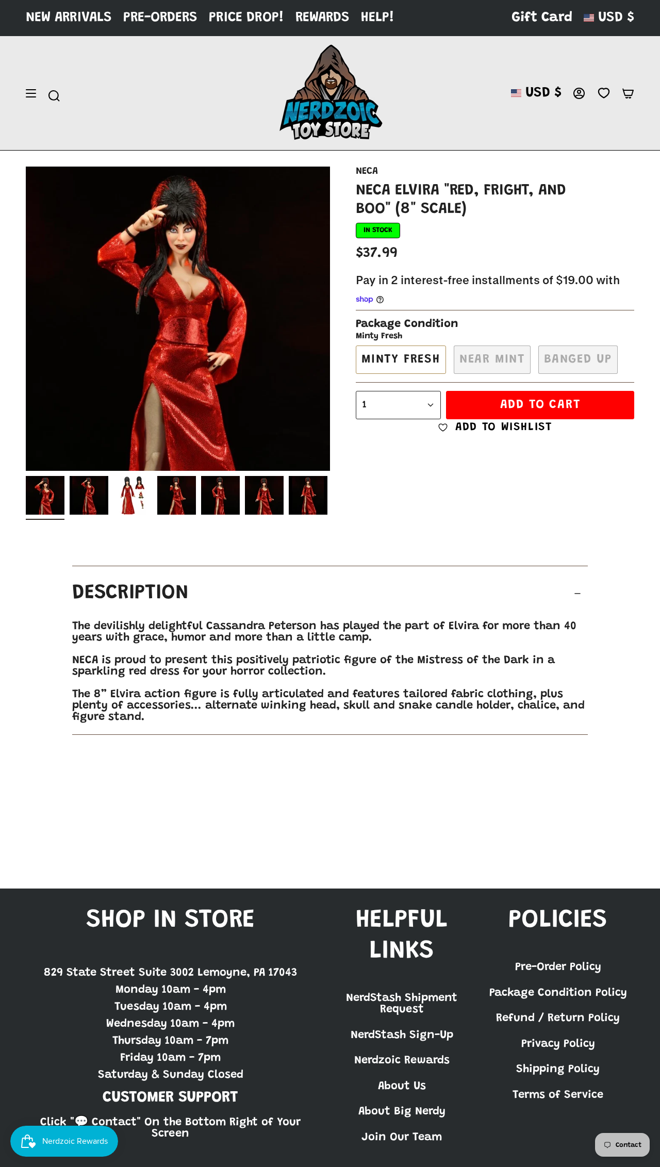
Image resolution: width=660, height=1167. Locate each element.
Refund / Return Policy (558, 1018)
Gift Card (542, 18)
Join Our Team (401, 1137)
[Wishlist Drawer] (603, 93)
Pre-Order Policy (558, 967)
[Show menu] (31, 93)
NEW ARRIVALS (69, 18)
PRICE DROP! (246, 18)
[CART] (628, 93)
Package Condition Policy (558, 993)
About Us (402, 1086)
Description (130, 593)
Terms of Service (558, 1095)
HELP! (377, 18)
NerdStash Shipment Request (401, 1004)
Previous (25, 318)
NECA (367, 171)
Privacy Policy (558, 1044)
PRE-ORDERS (160, 18)
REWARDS (322, 18)
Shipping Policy (558, 1069)
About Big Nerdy (402, 1111)
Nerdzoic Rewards (402, 1060)
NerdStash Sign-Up (402, 1035)
